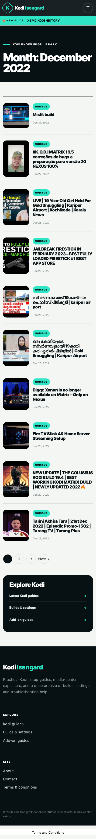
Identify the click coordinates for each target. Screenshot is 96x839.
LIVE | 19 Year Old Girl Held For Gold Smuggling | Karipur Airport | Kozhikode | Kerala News (62, 207)
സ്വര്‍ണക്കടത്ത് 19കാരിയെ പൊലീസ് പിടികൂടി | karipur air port (62, 302)
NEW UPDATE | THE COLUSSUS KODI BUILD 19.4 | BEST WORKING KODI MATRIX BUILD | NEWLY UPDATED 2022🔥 (63, 479)
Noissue (41, 106)
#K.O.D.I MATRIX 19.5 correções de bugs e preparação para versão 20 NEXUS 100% (59, 159)
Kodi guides (13, 724)
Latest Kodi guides (48, 596)
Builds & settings (48, 607)
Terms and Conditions (48, 832)
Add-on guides (48, 620)
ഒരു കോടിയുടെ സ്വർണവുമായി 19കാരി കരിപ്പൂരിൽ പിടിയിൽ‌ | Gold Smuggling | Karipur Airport (60, 348)
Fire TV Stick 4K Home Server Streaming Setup (61, 436)
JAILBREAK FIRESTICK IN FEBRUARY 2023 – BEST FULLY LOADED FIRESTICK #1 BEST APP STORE (62, 256)
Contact (10, 779)
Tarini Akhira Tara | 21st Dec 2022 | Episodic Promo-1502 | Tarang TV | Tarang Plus (62, 525)
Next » (44, 559)
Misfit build (43, 114)
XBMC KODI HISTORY (43, 20)
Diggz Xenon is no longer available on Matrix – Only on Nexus (60, 394)
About (8, 771)
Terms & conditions (20, 787)
